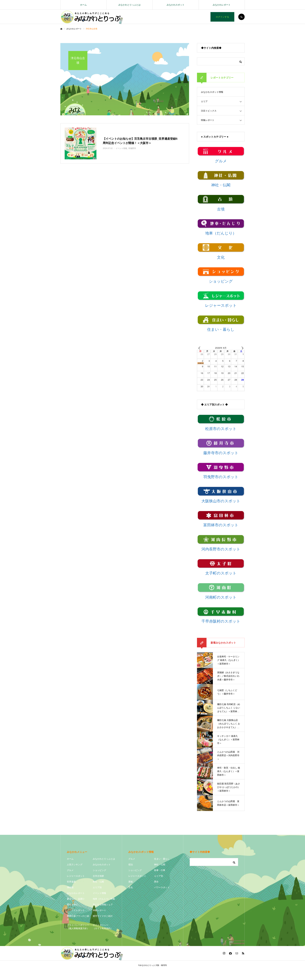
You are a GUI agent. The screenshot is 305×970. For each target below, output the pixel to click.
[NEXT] (242, 348)
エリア (204, 101)
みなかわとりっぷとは (129, 4)
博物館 (70, 887)
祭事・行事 (159, 870)
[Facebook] (230, 953)
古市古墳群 (98, 876)
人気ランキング (74, 864)
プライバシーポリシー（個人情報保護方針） (78, 927)
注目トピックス (209, 110)
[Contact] (236, 953)
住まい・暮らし (162, 859)
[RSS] (243, 953)
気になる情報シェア (103, 904)
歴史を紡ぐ (72, 904)
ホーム (83, 4)
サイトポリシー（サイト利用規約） (103, 927)
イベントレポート (76, 910)
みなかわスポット (175, 4)
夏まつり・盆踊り (76, 899)
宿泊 (130, 864)
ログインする (222, 17)
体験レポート (99, 910)
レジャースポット (76, 876)
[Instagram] (224, 953)
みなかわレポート (221, 4)
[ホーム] (61, 29)
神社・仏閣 (98, 881)
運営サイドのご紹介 (103, 916)
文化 (130, 887)
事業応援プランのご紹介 (78, 918)
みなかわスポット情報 (212, 92)
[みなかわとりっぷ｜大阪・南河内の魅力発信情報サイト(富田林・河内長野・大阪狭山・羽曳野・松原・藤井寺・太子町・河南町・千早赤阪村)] (91, 17)
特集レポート (207, 120)
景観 (130, 881)
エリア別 (97, 887)
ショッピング (99, 870)
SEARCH (241, 17)
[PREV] (200, 348)
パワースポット (162, 887)
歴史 (156, 881)
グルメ (70, 870)
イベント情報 (99, 893)
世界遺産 (71, 881)
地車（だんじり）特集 (104, 899)
